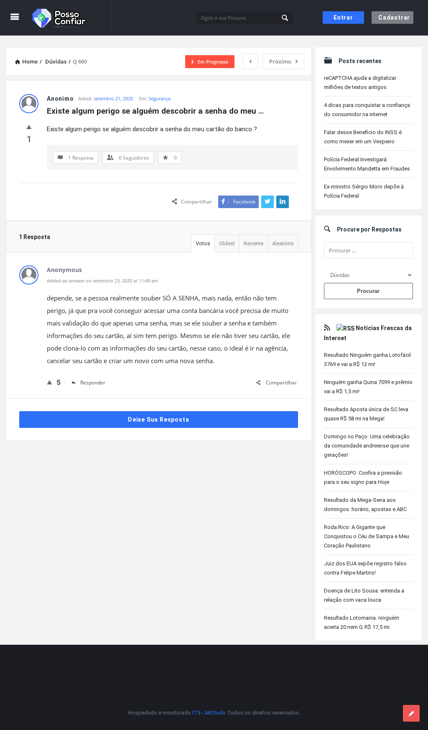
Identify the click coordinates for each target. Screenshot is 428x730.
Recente (253, 243)
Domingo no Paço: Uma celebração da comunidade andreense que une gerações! (367, 445)
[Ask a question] (411, 713)
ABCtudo (215, 713)
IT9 (196, 713)
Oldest (227, 243)
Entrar (343, 17)
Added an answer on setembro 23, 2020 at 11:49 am (102, 280)
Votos (203, 243)
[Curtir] (29, 126)
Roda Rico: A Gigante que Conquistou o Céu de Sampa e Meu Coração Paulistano (366, 536)
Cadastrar (394, 17)
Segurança (159, 98)
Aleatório (283, 243)
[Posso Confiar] (72, 18)
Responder (92, 382)
